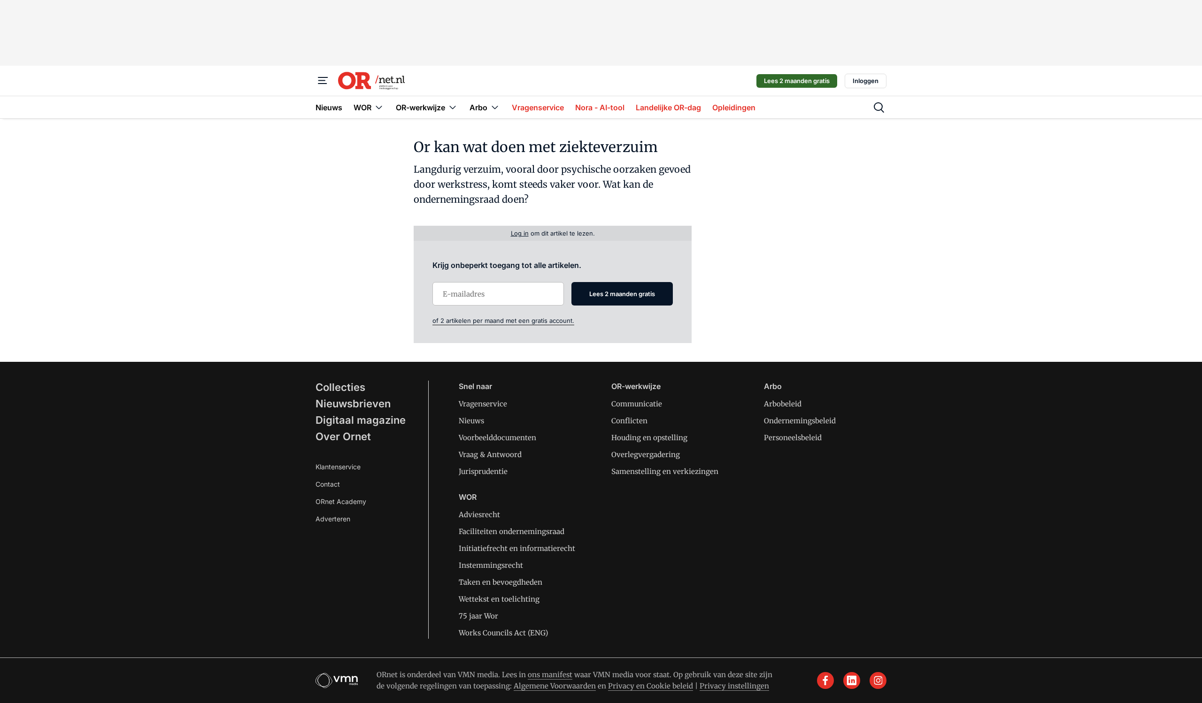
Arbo (773, 386)
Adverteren (333, 519)
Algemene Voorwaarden (555, 685)
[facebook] (825, 680)
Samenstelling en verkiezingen (664, 471)
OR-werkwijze (636, 386)
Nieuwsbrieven (353, 403)
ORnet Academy (341, 501)
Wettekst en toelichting (499, 599)
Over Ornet (343, 436)
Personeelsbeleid (793, 437)
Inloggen (865, 80)
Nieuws (471, 420)
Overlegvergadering (645, 454)
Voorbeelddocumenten (497, 437)
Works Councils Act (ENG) (503, 632)
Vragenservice (483, 403)
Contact (328, 484)
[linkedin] (851, 680)
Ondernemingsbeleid (800, 420)
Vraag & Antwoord (490, 454)
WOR (468, 497)
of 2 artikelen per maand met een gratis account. (503, 320)
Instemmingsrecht (491, 565)
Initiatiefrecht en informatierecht (517, 548)
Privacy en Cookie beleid (650, 685)
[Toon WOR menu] (379, 107)
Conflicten (629, 420)
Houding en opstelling (649, 437)
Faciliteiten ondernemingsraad (511, 531)
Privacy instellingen (734, 685)
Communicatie (636, 403)
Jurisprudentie (483, 471)
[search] (878, 107)
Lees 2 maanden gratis (797, 80)
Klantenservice (338, 467)
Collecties (340, 387)
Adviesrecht (479, 514)
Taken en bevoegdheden (500, 582)
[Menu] (323, 80)
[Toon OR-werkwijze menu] (452, 107)
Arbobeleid (782, 403)
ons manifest (550, 674)
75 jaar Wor (478, 615)
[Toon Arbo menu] (495, 107)
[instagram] (878, 680)
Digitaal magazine (361, 420)
